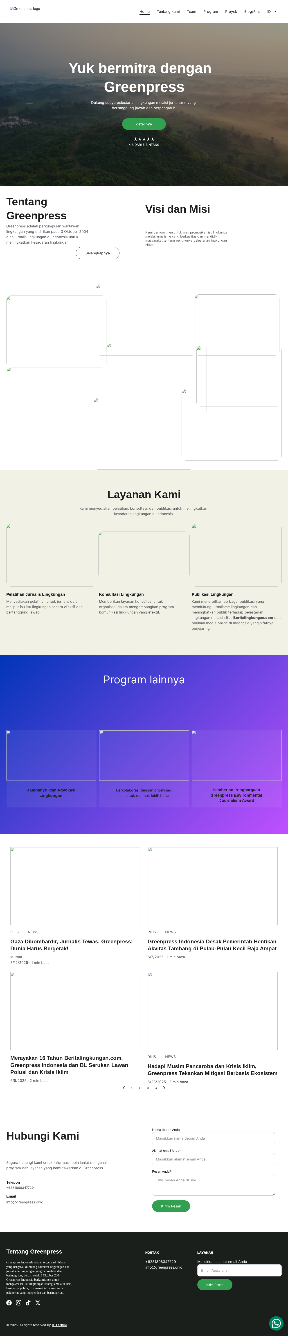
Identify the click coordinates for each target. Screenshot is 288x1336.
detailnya (144, 124)
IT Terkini (59, 1325)
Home (145, 11)
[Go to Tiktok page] (28, 1302)
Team (191, 11)
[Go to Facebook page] (9, 1302)
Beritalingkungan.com (253, 617)
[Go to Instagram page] (18, 1302)
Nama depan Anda (166, 1129)
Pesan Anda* (161, 1171)
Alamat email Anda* (166, 1150)
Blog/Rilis (252, 11)
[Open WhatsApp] (276, 1323)
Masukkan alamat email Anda (222, 1261)
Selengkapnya (98, 253)
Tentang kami (168, 11)
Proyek (231, 11)
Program (210, 11)
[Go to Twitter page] (37, 1302)
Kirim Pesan (171, 1206)
